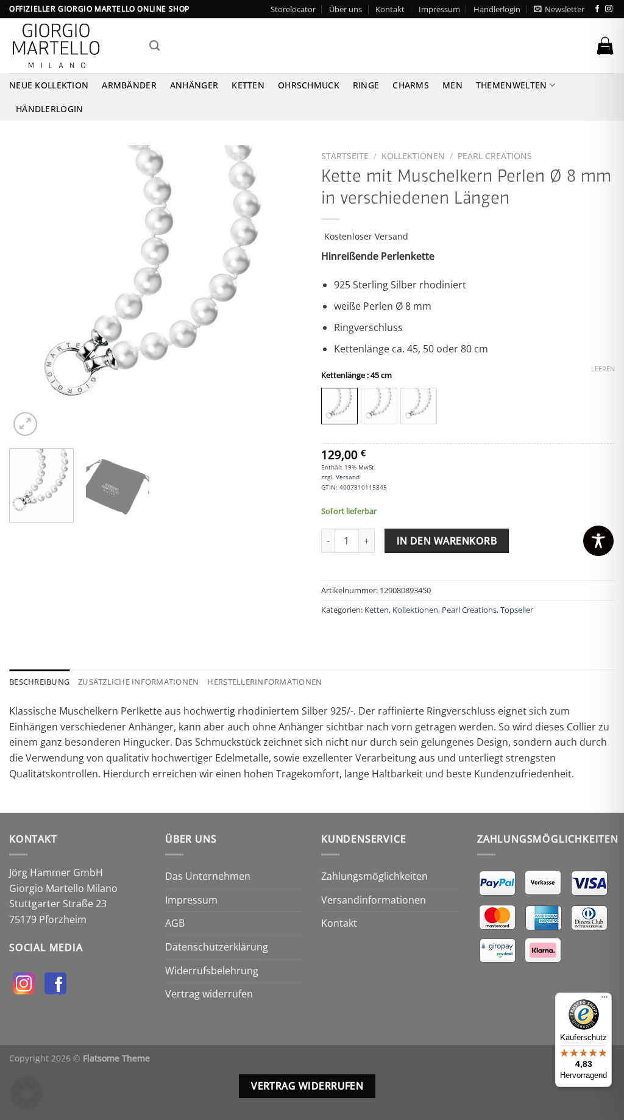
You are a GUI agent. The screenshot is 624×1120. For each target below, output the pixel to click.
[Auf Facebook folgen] (597, 9)
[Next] (281, 292)
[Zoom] (25, 424)
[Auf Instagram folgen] (608, 9)
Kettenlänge (356, 375)
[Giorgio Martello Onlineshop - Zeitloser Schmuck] (70, 45)
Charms (410, 85)
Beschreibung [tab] (39, 681)
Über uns (345, 9)
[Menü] (604, 1000)
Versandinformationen (373, 900)
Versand (348, 477)
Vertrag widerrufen (209, 994)
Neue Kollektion (48, 85)
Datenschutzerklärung (216, 947)
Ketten (248, 85)
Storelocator (293, 9)
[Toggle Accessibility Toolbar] (598, 540)
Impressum (439, 9)
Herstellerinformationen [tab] (264, 681)
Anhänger (194, 85)
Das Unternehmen (207, 876)
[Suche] (154, 46)
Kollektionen (413, 156)
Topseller (516, 609)
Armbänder (129, 85)
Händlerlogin (496, 9)
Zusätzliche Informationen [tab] (138, 681)
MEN (452, 85)
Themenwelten (511, 85)
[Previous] (30, 292)
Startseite (345, 156)
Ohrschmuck (308, 85)
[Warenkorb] (605, 46)
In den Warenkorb (447, 541)
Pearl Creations (495, 156)
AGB (175, 923)
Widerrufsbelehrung (211, 970)
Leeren (603, 369)
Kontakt (390, 9)
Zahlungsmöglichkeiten (374, 876)
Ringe (366, 85)
